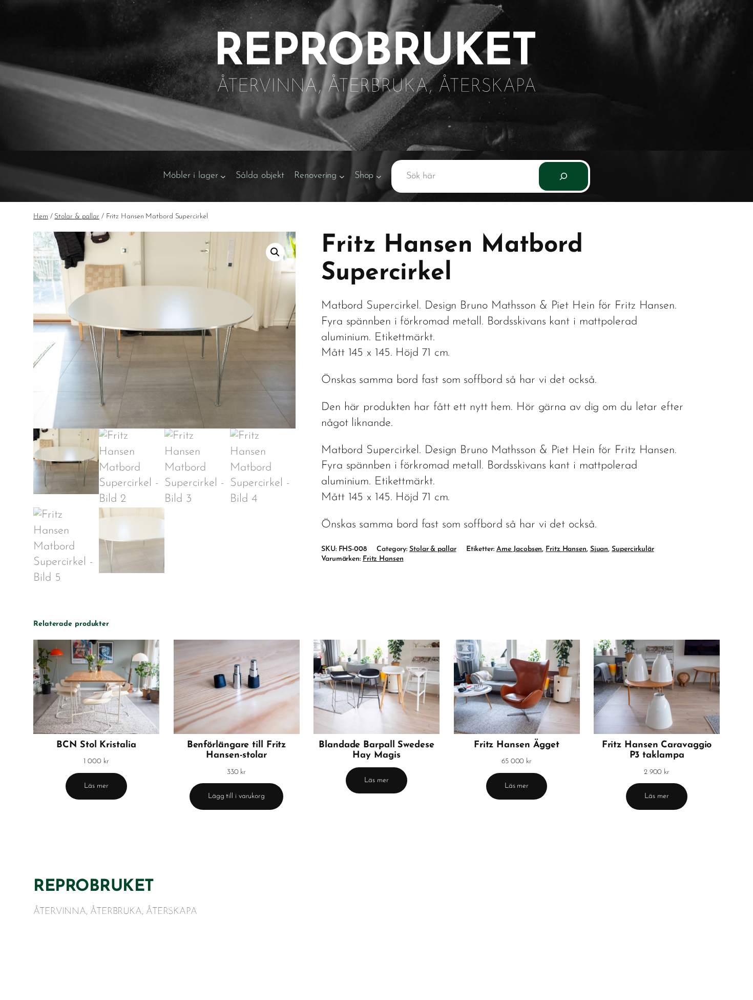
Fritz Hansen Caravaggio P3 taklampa (657, 750)
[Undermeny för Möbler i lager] (223, 176)
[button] (275, 252)
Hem (40, 216)
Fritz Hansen (566, 549)
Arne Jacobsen (519, 549)
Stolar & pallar (76, 216)
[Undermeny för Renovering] (342, 176)
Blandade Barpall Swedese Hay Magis (376, 750)
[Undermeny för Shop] (379, 176)
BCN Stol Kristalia (96, 745)
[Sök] (563, 176)
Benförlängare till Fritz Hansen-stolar (236, 750)
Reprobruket (93, 887)
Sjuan (599, 549)
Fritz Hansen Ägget (516, 745)
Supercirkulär (633, 549)
